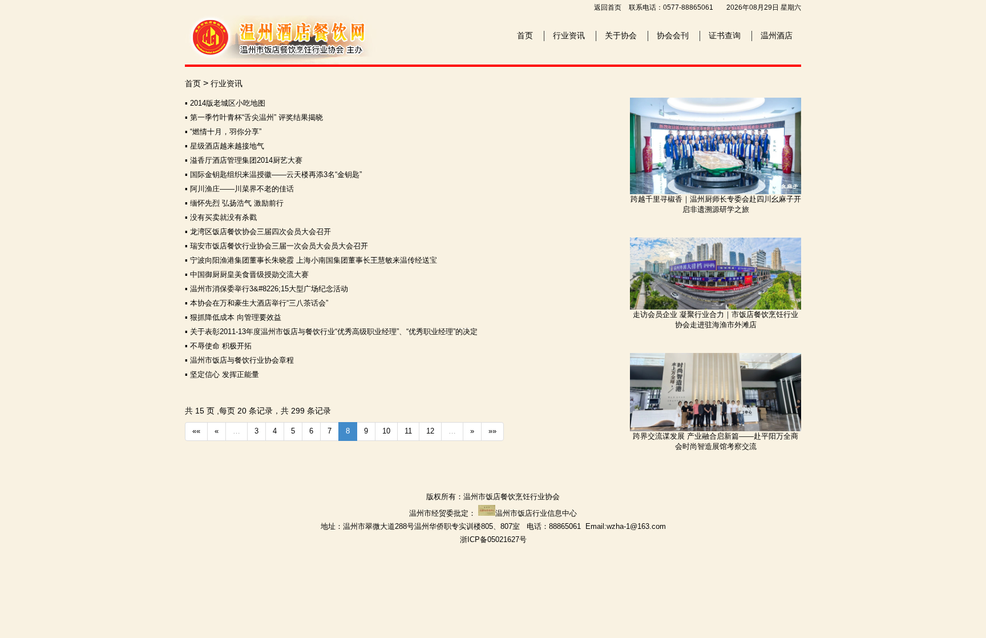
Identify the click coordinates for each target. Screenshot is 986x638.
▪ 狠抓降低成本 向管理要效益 (233, 317)
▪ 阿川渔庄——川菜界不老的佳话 (239, 188)
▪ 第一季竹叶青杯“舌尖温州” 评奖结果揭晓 (254, 117)
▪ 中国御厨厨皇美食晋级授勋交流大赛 (247, 274)
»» (492, 431)
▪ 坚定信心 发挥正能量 (222, 374)
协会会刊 (673, 35)
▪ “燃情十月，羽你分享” (223, 131)
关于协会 (621, 35)
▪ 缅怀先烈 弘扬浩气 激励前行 (234, 203)
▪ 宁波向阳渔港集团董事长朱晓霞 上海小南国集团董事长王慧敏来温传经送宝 (311, 260)
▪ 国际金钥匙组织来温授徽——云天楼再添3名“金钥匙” (273, 174)
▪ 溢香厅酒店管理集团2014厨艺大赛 (243, 160)
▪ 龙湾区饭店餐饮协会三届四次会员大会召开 (258, 231)
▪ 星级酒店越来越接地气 (224, 146)
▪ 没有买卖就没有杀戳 (221, 217)
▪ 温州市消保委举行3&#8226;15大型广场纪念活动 (266, 288)
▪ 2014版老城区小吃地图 (225, 103)
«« (196, 431)
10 (386, 431)
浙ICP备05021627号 (493, 539)
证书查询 (725, 35)
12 (430, 431)
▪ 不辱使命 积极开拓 (218, 346)
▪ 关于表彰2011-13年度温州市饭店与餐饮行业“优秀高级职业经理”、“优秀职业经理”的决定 (331, 331)
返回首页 (607, 7)
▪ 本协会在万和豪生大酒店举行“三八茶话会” (256, 303)
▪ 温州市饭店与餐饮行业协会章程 (239, 360)
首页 (525, 35)
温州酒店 (777, 35)
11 (408, 431)
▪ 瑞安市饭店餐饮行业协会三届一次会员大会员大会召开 (276, 246)
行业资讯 (569, 35)
